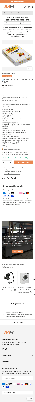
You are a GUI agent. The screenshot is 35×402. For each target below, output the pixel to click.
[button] (29, 7)
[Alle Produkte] (9, 278)
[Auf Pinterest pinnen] (15, 178)
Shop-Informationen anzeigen (12, 174)
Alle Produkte (8, 287)
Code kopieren (26, 23)
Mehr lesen (17, 251)
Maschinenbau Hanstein (10, 398)
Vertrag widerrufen (17, 304)
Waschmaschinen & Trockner (24, 288)
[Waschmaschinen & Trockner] (25, 278)
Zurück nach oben (17, 322)
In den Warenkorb (23, 162)
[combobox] (17, 13)
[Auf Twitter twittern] (8, 178)
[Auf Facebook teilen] (12, 178)
